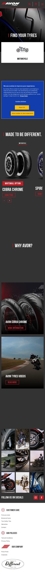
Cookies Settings (20, 101)
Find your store (5, 515)
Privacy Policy (5, 541)
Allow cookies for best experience (22, 113)
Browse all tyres (6, 518)
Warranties (4, 524)
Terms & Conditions (7, 538)
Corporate (4, 555)
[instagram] (36, 497)
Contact (3, 527)
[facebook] (41, 497)
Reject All (22, 107)
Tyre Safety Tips (6, 521)
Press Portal (4, 551)
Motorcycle (22, 143)
